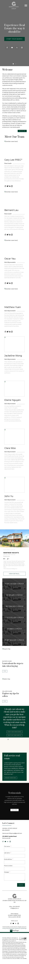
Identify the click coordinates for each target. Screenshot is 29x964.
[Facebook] (5, 186)
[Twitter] (7, 186)
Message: (6, 872)
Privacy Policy (6, 928)
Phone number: (8, 865)
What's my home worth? (14, 735)
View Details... (14, 573)
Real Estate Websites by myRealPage (17, 928)
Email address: (8, 859)
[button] (14, 39)
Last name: (7, 852)
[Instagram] (12, 186)
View (5, 671)
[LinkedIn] (9, 186)
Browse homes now (10, 777)
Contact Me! (22, 130)
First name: (7, 846)
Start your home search (14, 731)
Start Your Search (14, 39)
